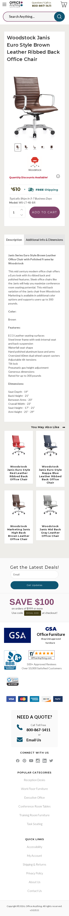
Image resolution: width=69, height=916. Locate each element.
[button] (58, 176)
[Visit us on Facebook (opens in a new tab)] (18, 761)
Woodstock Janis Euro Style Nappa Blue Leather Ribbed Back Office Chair (50, 474)
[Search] (59, 17)
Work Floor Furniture (34, 788)
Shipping (28, 864)
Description (14, 239)
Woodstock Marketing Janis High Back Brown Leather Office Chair (18, 533)
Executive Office (34, 797)
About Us (34, 882)
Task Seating (34, 824)
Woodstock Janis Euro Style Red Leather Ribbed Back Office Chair (18, 473)
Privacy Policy (34, 873)
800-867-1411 (41, 5)
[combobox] (31, 17)
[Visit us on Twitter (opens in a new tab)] (51, 761)
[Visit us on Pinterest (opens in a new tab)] (24, 761)
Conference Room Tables (34, 806)
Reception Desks (34, 780)
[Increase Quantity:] (21, 209)
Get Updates (34, 585)
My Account (34, 855)
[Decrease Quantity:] (21, 215)
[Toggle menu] (4, 4)
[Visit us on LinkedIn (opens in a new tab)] (45, 761)
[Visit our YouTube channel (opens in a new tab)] (31, 761)
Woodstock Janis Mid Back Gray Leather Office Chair (50, 531)
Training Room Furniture (34, 815)
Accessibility (34, 847)
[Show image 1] (18, 148)
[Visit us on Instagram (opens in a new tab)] (38, 761)
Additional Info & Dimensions (44, 239)
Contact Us (34, 890)
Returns (41, 864)
